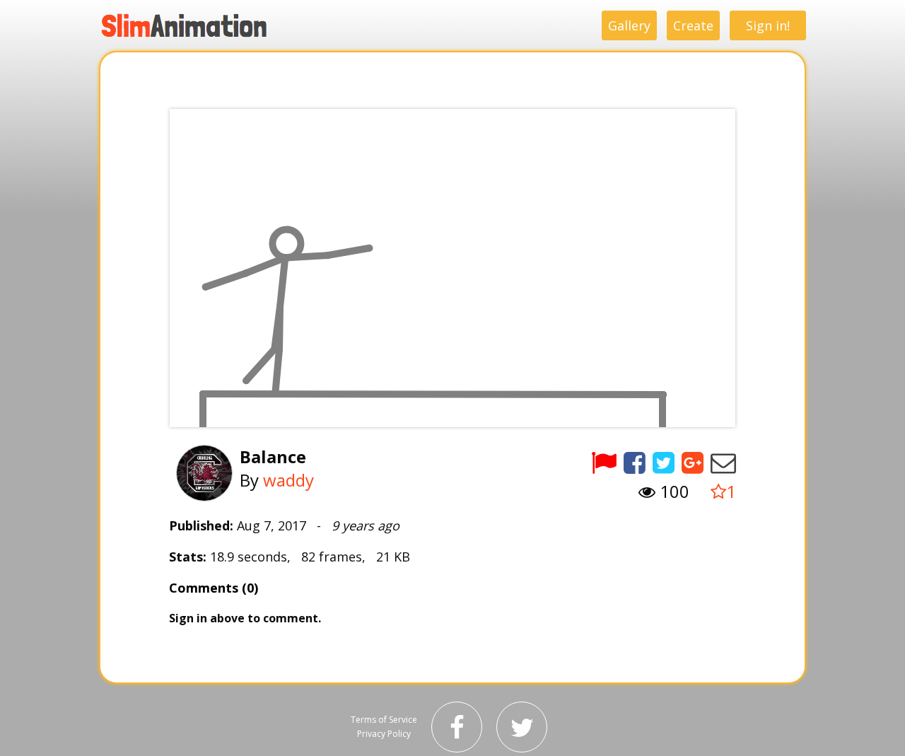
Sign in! (768, 25)
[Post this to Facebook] (635, 462)
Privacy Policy (384, 734)
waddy (288, 480)
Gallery (629, 25)
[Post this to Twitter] (664, 462)
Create (693, 25)
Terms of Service (384, 720)
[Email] (723, 462)
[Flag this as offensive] (604, 462)
